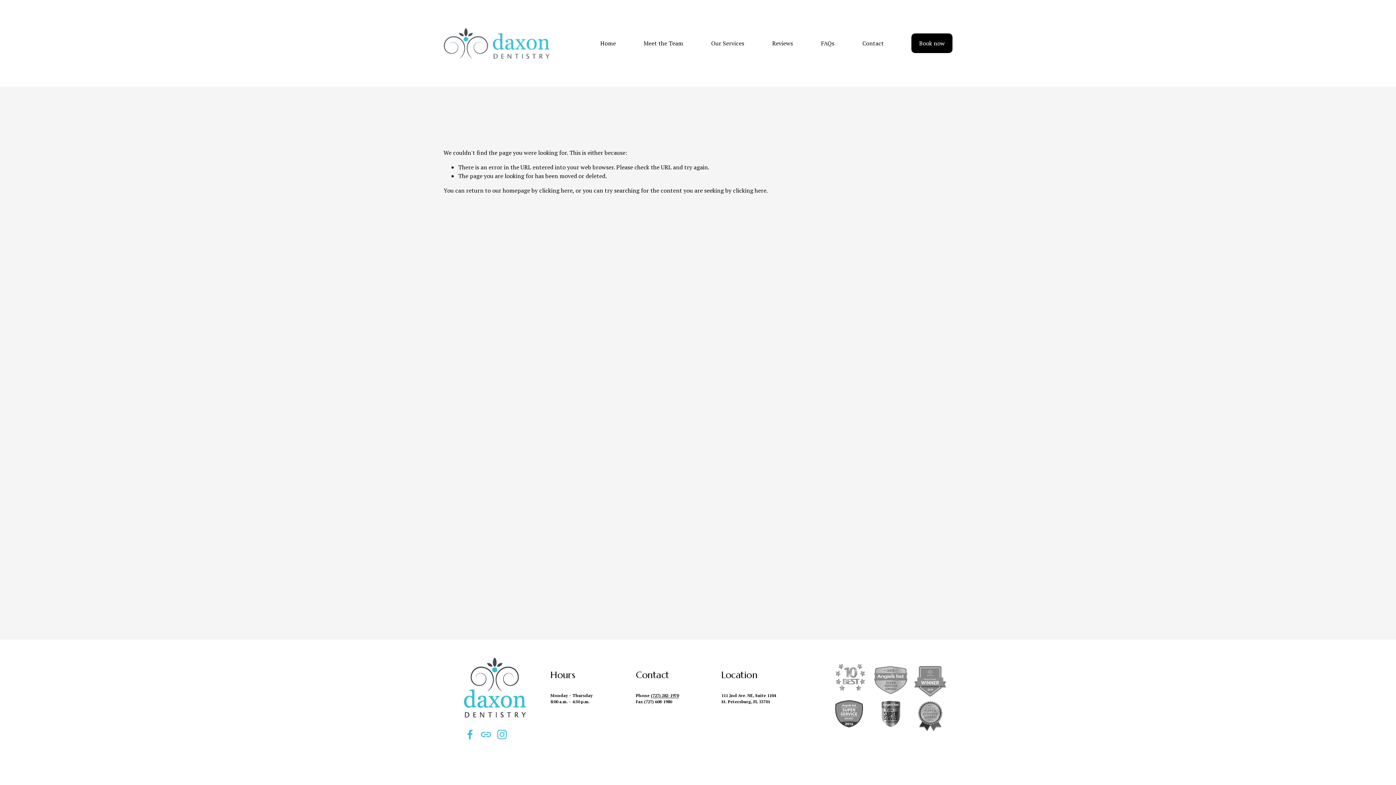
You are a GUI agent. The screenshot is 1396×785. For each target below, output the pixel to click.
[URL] (486, 734)
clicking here (556, 190)
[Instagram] (502, 734)
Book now (932, 43)
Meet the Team (663, 43)
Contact (873, 43)
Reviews (782, 43)
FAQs (827, 43)
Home (608, 43)
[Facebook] (470, 734)
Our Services (727, 43)
